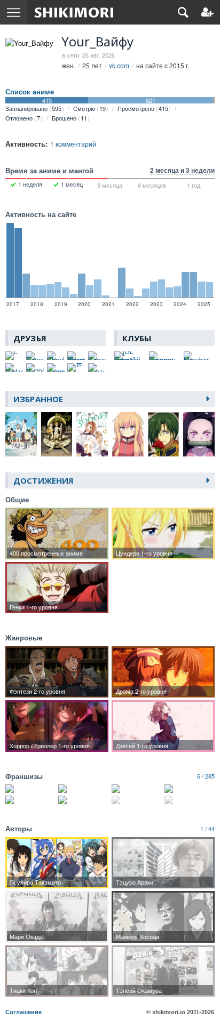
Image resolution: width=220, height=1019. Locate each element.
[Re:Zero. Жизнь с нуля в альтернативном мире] (137, 800)
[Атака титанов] (30, 788)
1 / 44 (207, 828)
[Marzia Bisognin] (76, 355)
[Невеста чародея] (30, 800)
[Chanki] (56, 355)
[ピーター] (76, 367)
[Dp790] (35, 367)
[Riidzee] (14, 367)
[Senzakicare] (97, 355)
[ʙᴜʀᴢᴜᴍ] (97, 367)
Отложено (22, 118)
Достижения (43, 480)
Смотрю (89, 108)
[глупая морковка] (56, 367)
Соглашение (23, 1012)
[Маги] (83, 800)
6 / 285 (206, 776)
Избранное (38, 399)
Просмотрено (142, 108)
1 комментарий (73, 143)
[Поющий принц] (189, 800)
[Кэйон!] (189, 788)
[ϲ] (14, 355)
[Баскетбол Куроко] (137, 788)
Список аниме (29, 92)
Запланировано (33, 108)
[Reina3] (35, 355)
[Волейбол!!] (83, 788)
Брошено (69, 118)
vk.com (119, 65)
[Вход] (207, 12)
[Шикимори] (74, 12)
